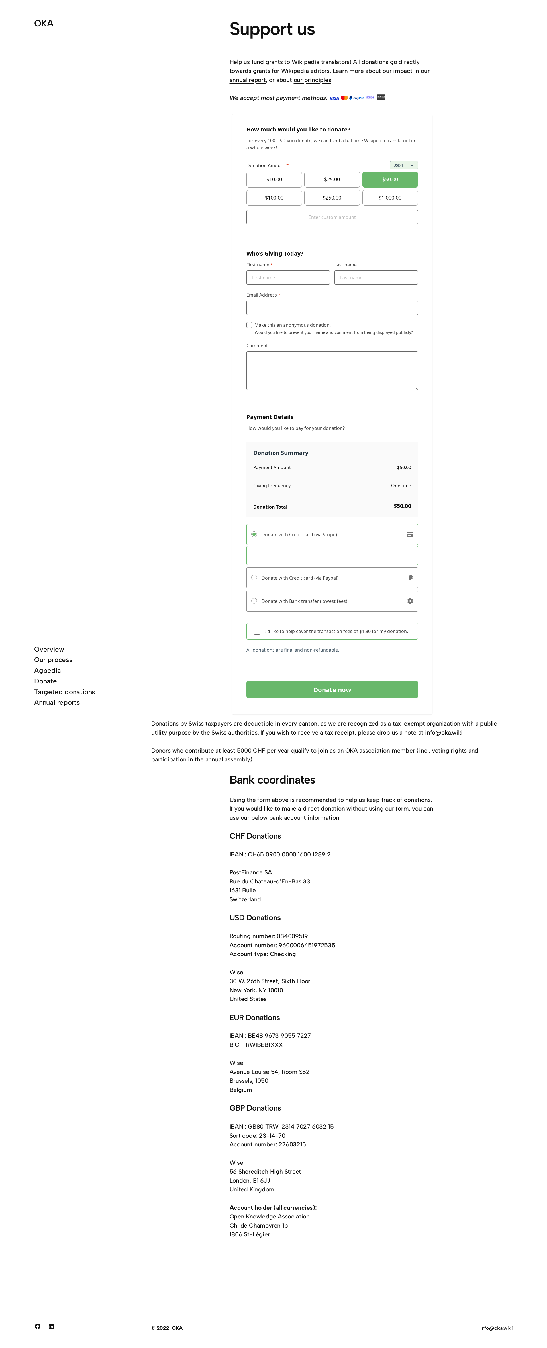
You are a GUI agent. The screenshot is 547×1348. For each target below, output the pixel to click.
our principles (312, 79)
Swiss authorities (234, 732)
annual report (248, 79)
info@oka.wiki (444, 732)
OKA (43, 23)
